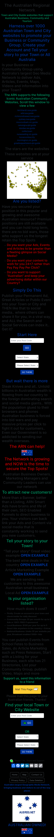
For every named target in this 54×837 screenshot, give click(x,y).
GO (27, 347)
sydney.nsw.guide (27, 119)
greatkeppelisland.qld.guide (27, 143)
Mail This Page (24, 689)
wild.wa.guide (27, 113)
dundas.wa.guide (27, 128)
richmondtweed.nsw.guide (27, 116)
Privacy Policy (18, 780)
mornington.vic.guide (27, 140)
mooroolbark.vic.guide (27, 122)
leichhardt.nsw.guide (27, 110)
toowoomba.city (27, 137)
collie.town (27, 131)
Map (24, 774)
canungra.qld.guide (27, 125)
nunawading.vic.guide (27, 134)
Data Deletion (36, 780)
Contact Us (36, 774)
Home (14, 774)
